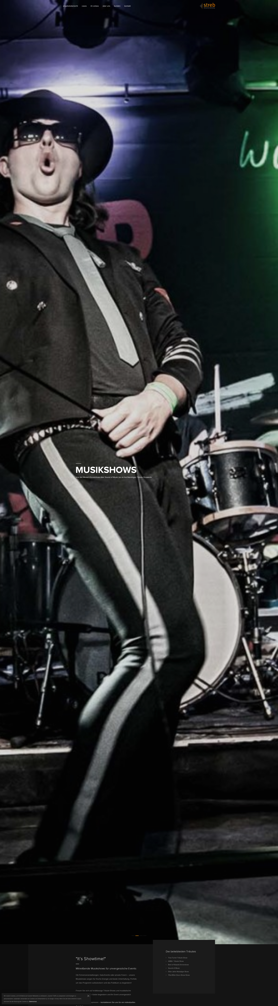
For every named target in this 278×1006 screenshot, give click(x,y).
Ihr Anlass (95, 6)
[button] (133, 997)
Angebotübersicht (70, 6)
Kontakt (127, 6)
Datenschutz (33, 1001)
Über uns (106, 6)
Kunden (117, 6)
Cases (84, 6)
